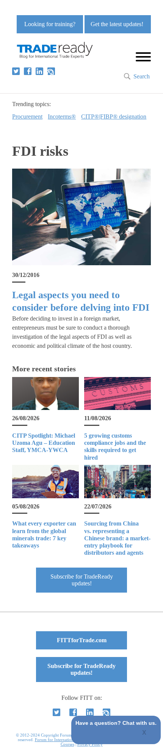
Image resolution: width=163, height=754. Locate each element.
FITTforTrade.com (82, 640)
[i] (51, 71)
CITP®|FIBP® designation (113, 116)
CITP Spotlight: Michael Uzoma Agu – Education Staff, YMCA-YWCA (43, 442)
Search (141, 76)
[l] (39, 71)
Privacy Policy (90, 744)
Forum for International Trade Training (69, 739)
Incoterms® (62, 116)
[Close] (144, 733)
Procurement (27, 116)
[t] (16, 71)
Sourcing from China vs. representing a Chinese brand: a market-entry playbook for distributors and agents (117, 538)
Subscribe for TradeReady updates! (81, 580)
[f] (27, 71)
